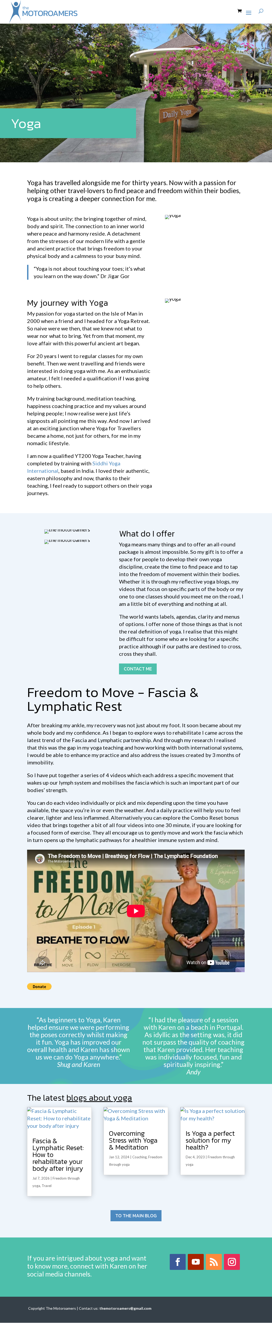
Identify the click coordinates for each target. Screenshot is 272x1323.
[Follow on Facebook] (178, 1262)
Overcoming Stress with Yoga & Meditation (133, 1140)
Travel (47, 1186)
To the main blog (136, 1215)
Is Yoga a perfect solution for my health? (210, 1140)
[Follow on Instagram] (232, 1262)
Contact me (138, 668)
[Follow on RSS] (214, 1262)
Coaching (139, 1157)
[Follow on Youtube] (196, 1262)
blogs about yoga (99, 1097)
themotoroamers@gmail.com (125, 1308)
